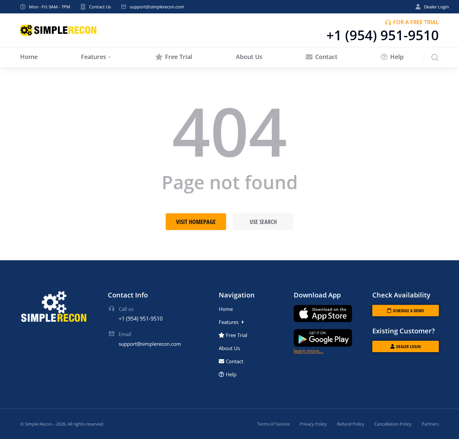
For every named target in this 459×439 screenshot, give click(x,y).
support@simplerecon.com (157, 7)
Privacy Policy (313, 424)
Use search (263, 222)
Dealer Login (436, 7)
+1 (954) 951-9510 (382, 35)
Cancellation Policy (393, 424)
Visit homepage (196, 222)
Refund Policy (350, 424)
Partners (430, 424)
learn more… (308, 350)
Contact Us (100, 7)
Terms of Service (273, 424)
